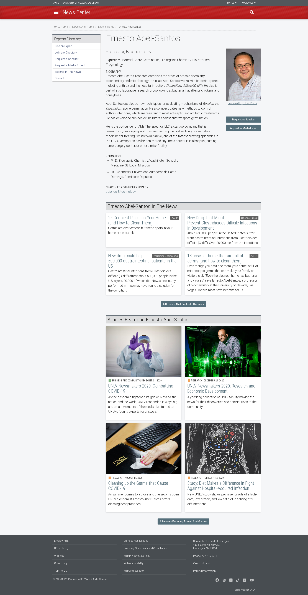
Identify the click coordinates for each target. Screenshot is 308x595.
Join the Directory (66, 52)
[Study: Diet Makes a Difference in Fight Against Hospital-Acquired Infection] (223, 467)
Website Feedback (134, 570)
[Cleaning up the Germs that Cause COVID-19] (143, 467)
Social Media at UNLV (245, 590)
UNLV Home (61, 26)
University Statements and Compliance (145, 548)
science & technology (121, 191)
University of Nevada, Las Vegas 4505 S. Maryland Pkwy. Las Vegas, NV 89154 (211, 545)
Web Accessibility (133, 563)
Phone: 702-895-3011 (205, 556)
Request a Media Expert (70, 65)
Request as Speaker (243, 119)
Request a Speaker (66, 59)
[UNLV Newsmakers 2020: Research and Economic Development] (223, 373)
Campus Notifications (136, 540)
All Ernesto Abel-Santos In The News (183, 304)
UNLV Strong (61, 548)
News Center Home (83, 26)
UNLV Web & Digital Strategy (93, 579)
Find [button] (251, 12)
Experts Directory (67, 39)
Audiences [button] (248, 3)
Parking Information (204, 570)
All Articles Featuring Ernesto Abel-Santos (183, 521)
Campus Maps (201, 563)
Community (60, 563)
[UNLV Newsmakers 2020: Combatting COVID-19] (143, 373)
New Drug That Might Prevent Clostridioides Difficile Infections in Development (223, 230)
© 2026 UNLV (59, 579)
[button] (56, 12)
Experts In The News (68, 72)
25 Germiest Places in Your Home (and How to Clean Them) (143, 230)
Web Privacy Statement (137, 555)
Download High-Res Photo (242, 103)
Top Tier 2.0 (60, 570)
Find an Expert (63, 46)
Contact (59, 78)
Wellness (59, 555)
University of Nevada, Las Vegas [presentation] (81, 3)
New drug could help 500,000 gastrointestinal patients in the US (143, 273)
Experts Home (106, 26)
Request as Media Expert (244, 128)
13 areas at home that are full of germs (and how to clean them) (223, 273)
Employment (61, 540)
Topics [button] (231, 3)
